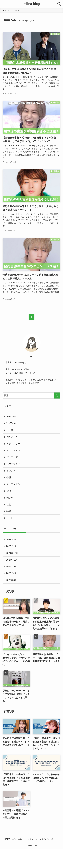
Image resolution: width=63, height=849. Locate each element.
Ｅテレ (9, 518)
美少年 (9, 497)
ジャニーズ (12, 457)
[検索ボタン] (59, 4)
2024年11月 (12, 560)
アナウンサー (13, 443)
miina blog (31, 4)
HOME (7, 839)
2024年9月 (11, 566)
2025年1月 (11, 546)
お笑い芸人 (12, 437)
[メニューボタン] (4, 4)
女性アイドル (13, 484)
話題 (8, 511)
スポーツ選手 (13, 463)
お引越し (11, 430)
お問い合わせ (18, 839)
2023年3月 (11, 580)
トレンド (11, 470)
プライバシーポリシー (49, 839)
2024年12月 (12, 553)
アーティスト (13, 450)
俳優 (8, 477)
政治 (8, 491)
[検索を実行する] (57, 395)
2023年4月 (11, 573)
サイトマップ (31, 839)
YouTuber (11, 423)
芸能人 (9, 504)
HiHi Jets (11, 416)
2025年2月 (11, 539)
